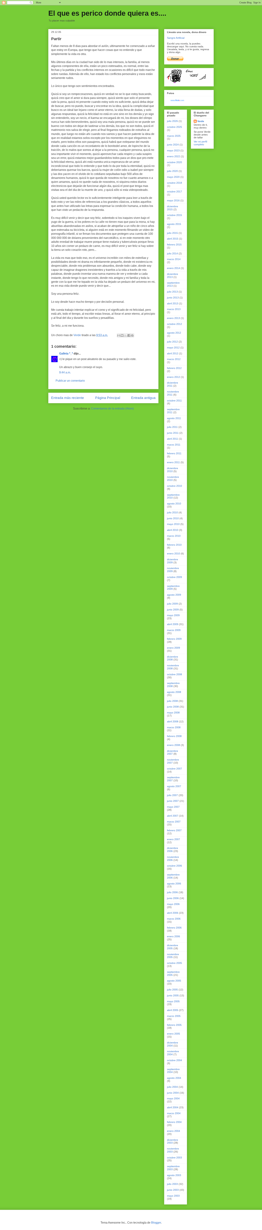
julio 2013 (172, 291)
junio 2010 (173, 518)
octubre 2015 (174, 215)
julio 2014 (172, 253)
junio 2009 (173, 609)
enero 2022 (173, 156)
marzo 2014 (174, 259)
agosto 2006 (174, 883)
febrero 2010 (174, 544)
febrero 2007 (174, 830)
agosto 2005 (174, 980)
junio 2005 (173, 995)
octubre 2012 (174, 324)
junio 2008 (173, 706)
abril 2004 (172, 1107)
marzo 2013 (174, 309)
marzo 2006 (174, 918)
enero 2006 (173, 936)
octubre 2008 (174, 674)
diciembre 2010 (172, 470)
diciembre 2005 (172, 947)
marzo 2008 (174, 727)
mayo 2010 (173, 524)
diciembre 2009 (172, 561)
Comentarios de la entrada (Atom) (112, 408)
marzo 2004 (174, 1113)
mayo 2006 (173, 904)
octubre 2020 (174, 162)
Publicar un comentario (70, 380)
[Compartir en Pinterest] (132, 335)
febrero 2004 (174, 1122)
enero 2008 (173, 745)
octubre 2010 (174, 485)
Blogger (156, 1222)
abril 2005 (172, 1010)
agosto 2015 (174, 224)
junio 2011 (173, 432)
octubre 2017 (174, 191)
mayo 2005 (173, 1001)
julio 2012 (172, 341)
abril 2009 (172, 624)
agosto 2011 (174, 418)
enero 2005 (173, 1033)
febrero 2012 (174, 368)
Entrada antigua (143, 398)
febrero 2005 (174, 1024)
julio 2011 (172, 427)
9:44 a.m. (65, 372)
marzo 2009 (174, 630)
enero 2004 (173, 1131)
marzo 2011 (173, 444)
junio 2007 (173, 800)
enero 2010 (173, 553)
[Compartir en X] (125, 335)
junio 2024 (173, 144)
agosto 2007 (174, 786)
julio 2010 (172, 512)
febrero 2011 (174, 453)
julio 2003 (172, 1184)
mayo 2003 (173, 1195)
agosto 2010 (174, 503)
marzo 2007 (174, 821)
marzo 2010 (174, 535)
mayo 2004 (173, 1098)
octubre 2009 (174, 577)
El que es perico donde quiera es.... (107, 13)
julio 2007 (172, 795)
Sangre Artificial (175, 37)
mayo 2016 (173, 200)
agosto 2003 (174, 1175)
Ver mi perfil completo (200, 143)
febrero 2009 (174, 638)
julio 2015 (172, 233)
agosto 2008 (174, 692)
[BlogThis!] (122, 335)
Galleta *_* (66, 353)
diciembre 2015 (172, 208)
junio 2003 (173, 1189)
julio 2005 (172, 989)
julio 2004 (172, 1086)
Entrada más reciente (67, 398)
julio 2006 (172, 892)
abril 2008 (172, 721)
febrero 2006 (174, 927)
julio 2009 (172, 603)
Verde (200, 121)
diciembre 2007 (172, 752)
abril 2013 (172, 303)
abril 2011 (172, 438)
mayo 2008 (173, 712)
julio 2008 (172, 701)
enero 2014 (173, 268)
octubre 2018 (174, 182)
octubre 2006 (174, 865)
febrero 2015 (174, 244)
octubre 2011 (174, 400)
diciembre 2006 (172, 849)
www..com (177, 100)
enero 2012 (173, 377)
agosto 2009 (174, 594)
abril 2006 (172, 912)
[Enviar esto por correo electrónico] (118, 335)
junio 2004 (173, 1092)
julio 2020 (172, 171)
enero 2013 (173, 318)
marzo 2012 (174, 359)
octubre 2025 (174, 126)
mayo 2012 (173, 347)
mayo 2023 (173, 150)
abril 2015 (172, 238)
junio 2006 (173, 898)
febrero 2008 (174, 736)
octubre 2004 (174, 1060)
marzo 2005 (174, 1016)
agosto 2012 (174, 332)
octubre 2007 (174, 768)
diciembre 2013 (172, 275)
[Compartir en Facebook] (129, 335)
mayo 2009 (173, 615)
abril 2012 (172, 353)
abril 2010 (172, 530)
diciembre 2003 (172, 1141)
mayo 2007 (173, 806)
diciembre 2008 (172, 658)
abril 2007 (172, 815)
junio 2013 (173, 297)
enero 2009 (173, 647)
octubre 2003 (174, 1157)
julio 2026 (172, 121)
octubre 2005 (174, 963)
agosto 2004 (174, 1077)
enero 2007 (173, 839)
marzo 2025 (174, 135)
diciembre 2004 (172, 1044)
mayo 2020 (173, 176)
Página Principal (107, 398)
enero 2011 (173, 462)
